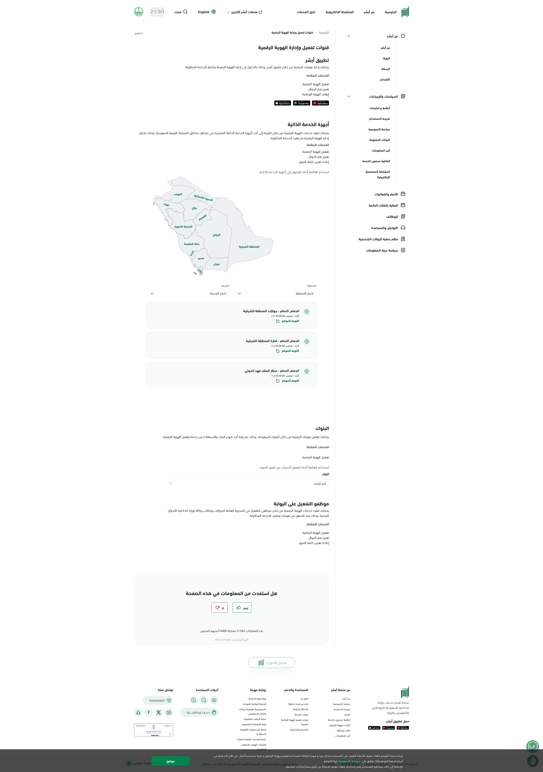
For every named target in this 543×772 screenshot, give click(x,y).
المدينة (225, 285)
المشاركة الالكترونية (340, 11)
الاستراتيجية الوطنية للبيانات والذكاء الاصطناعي (252, 711)
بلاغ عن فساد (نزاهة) (298, 703)
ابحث (177, 11)
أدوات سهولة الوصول (339, 724)
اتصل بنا (304, 698)
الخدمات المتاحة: (317, 75)
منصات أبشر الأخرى (244, 11)
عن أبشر (369, 11)
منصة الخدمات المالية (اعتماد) (251, 739)
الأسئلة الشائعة (300, 709)
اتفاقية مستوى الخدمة (339, 719)
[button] (231, 315)
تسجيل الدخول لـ (276, 662)
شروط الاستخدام (342, 709)
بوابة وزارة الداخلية (257, 698)
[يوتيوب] (168, 712)
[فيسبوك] (148, 712)
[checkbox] (242, 607)
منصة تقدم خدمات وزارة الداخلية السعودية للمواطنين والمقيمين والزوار (390, 707)
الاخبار (347, 714)
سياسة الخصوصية (341, 703)
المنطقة (311, 285)
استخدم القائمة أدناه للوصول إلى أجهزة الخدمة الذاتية (294, 171)
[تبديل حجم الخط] (203, 700)
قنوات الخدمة (301, 714)
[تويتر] (158, 712)
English (203, 11)
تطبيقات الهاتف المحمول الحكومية (254, 746)
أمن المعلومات (342, 735)
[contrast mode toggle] (214, 700)
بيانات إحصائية (343, 730)
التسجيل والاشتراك (299, 729)
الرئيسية (390, 11)
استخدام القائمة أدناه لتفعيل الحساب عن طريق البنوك (294, 467)
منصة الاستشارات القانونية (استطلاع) (253, 731)
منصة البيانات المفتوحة (255, 718)
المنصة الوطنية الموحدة (254, 703)
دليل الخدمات (306, 11)
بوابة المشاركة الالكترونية (254, 724)
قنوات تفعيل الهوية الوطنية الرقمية (294, 721)
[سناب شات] (138, 712)
